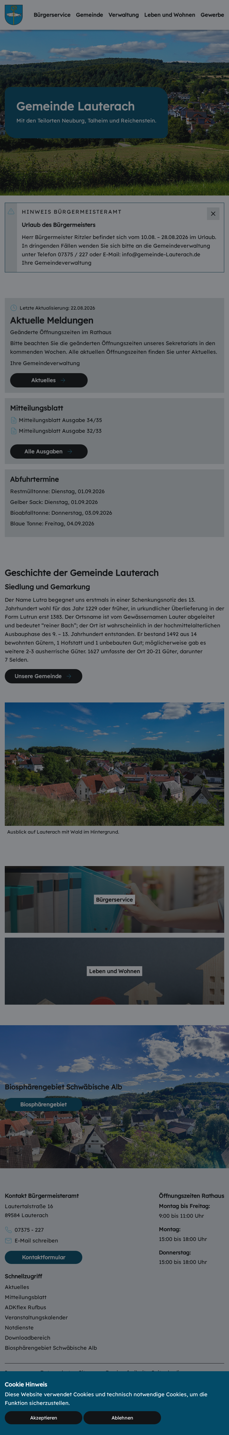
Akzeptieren (43, 1418)
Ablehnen (122, 1418)
